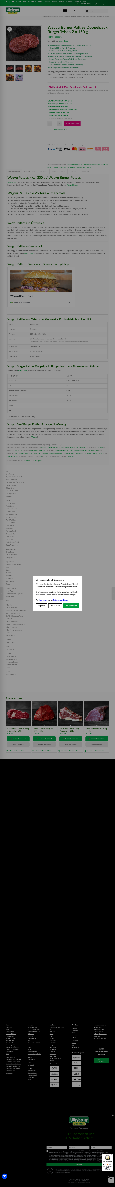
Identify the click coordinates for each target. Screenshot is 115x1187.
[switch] (107, 1168)
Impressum (43, 600)
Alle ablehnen (55, 606)
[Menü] (111, 1155)
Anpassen (41, 606)
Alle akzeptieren (71, 606)
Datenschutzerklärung (60, 600)
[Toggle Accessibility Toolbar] (5, 1176)
